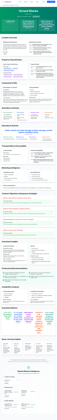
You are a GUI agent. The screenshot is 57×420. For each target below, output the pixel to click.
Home (20, 1)
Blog (32, 1)
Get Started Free (51, 1)
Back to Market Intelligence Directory (11, 5)
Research (26, 1)
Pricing (37, 1)
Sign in (44, 1)
